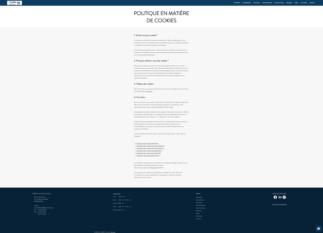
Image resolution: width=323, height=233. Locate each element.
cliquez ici (149, 91)
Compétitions (200, 200)
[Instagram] (284, 197)
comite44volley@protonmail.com (44, 208)
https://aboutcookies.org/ (142, 107)
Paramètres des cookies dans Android (148, 155)
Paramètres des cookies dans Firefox (147, 143)
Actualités (199, 197)
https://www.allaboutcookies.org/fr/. (163, 107)
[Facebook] (275, 197)
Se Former (199, 202)
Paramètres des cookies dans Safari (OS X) (149, 151)
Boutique (199, 210)
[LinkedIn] (280, 197)
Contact (198, 219)
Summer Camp (200, 208)
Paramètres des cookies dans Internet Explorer (150, 146)
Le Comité (199, 216)
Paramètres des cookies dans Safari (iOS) (149, 153)
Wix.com (113, 232)
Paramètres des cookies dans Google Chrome (150, 148)
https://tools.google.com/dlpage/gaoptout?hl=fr (149, 168)
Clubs (197, 213)
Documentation (200, 205)
